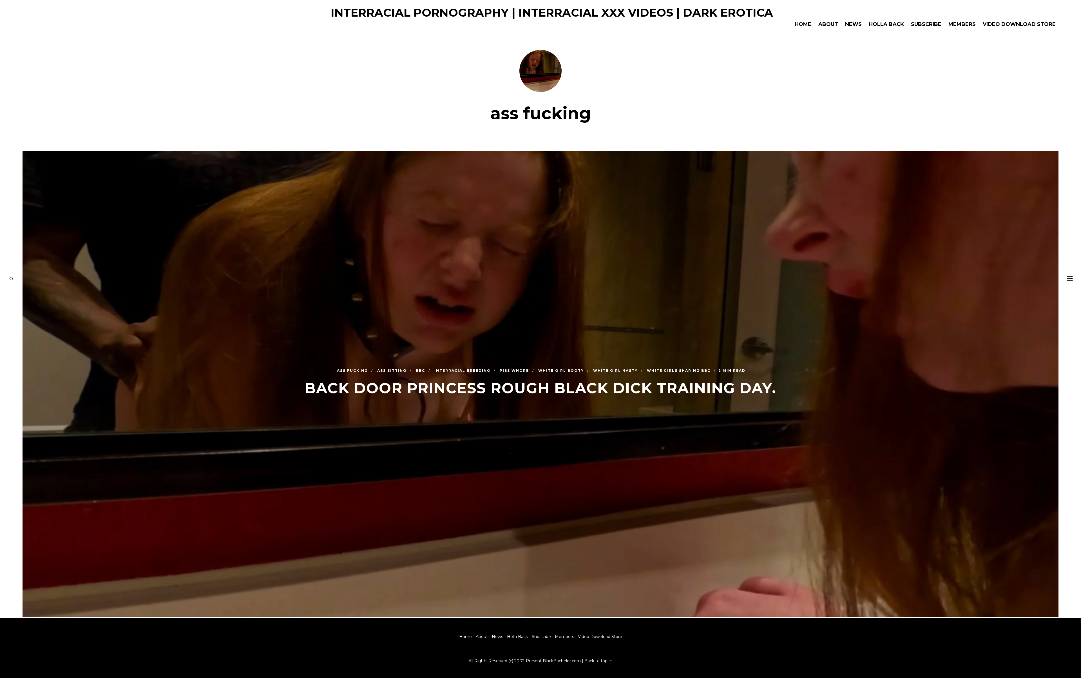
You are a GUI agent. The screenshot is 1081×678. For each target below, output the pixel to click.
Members (962, 24)
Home (803, 24)
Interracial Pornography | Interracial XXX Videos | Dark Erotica (552, 12)
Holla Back (886, 24)
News (853, 24)
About (828, 24)
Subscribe (926, 24)
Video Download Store (1019, 24)
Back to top (596, 660)
